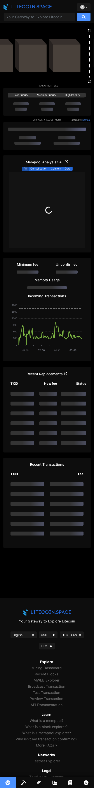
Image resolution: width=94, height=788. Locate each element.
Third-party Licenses (46, 777)
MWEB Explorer (46, 680)
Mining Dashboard (46, 668)
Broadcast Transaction (46, 686)
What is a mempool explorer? (46, 733)
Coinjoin (56, 168)
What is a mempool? (46, 720)
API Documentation (47, 705)
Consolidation (38, 168)
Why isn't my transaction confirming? (46, 739)
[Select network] (84, 7)
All (25, 168)
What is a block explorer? (46, 727)
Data (68, 168)
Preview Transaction (46, 698)
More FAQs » (46, 745)
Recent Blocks (46, 674)
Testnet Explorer (46, 761)
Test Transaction (46, 692)
